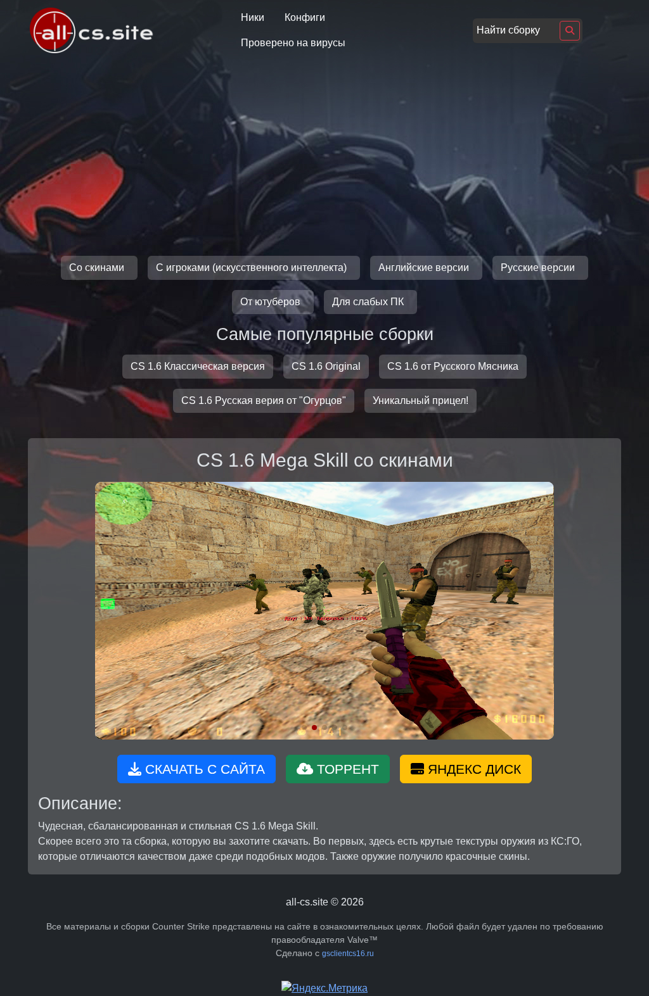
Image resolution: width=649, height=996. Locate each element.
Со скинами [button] (98, 267)
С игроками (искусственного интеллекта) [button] (252, 267)
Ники (252, 17)
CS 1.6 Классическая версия (198, 366)
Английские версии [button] (425, 267)
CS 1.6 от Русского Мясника (452, 366)
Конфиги (305, 17)
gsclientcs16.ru (348, 953)
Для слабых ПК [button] (369, 301)
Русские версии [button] (539, 267)
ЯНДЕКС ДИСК (472, 769)
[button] (304, 727)
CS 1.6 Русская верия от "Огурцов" (263, 400)
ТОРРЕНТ (346, 769)
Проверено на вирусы (293, 42)
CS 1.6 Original (326, 366)
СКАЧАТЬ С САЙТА (203, 769)
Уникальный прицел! (420, 400)
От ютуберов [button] (271, 301)
